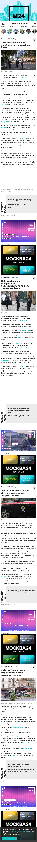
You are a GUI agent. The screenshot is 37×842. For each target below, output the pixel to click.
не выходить (5, 360)
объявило (21, 138)
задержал (4, 576)
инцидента (27, 749)
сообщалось (9, 92)
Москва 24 (18, 24)
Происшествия (19, 39)
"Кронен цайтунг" (22, 321)
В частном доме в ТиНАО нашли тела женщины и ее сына (20, 596)
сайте (30, 709)
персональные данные (18, 831)
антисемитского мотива (25, 348)
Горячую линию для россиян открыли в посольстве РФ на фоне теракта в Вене (20, 200)
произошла (30, 98)
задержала (26, 743)
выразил (16, 151)
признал (4, 104)
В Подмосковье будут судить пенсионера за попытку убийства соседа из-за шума (21, 591)
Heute (24, 77)
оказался (15, 755)
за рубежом (13, 215)
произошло (26, 330)
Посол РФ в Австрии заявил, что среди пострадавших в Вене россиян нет (20, 416)
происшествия (5, 215)
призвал (4, 128)
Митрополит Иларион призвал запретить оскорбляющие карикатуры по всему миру (21, 771)
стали (18, 343)
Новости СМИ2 (5, 244)
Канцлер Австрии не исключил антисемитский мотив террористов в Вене (20, 205)
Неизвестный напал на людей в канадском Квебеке (18, 765)
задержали (5, 122)
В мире (16, 277)
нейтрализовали (18, 728)
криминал (12, 604)
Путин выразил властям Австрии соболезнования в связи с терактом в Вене (20, 410)
